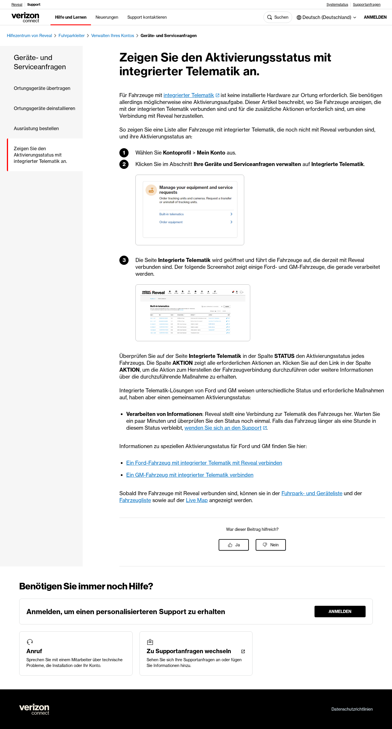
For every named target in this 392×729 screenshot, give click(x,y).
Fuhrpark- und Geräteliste (312, 493)
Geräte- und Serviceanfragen (169, 36)
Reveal (16, 5)
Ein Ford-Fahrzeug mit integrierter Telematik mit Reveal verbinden (204, 463)
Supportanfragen (367, 5)
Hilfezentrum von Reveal (29, 36)
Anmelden (373, 17)
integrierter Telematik (189, 95)
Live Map (197, 500)
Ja (237, 544)
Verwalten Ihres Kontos (112, 36)
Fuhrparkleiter (72, 36)
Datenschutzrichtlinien (352, 709)
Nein (274, 544)
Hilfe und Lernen (70, 17)
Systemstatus (337, 5)
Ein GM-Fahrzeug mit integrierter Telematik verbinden (189, 475)
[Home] (25, 17)
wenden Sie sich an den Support (223, 428)
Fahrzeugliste (135, 500)
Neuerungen (107, 17)
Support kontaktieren (147, 17)
